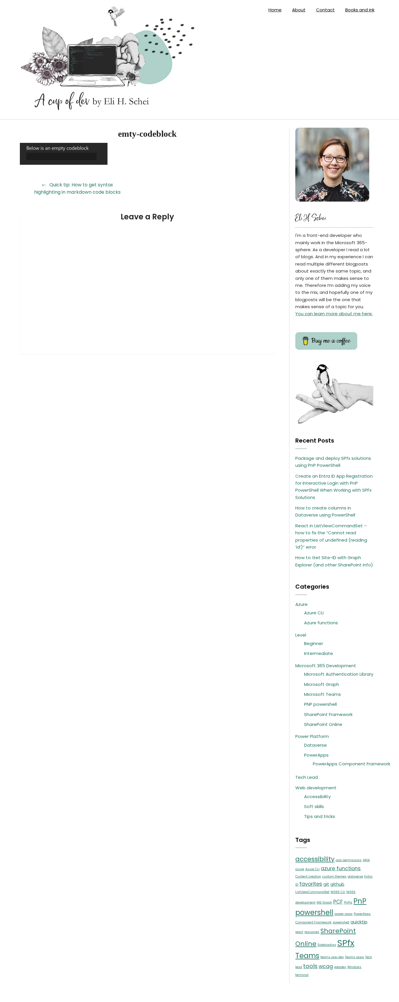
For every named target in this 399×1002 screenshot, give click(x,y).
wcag (326, 966)
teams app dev (332, 957)
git (326, 884)
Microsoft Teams (322, 694)
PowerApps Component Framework (351, 764)
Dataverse (315, 745)
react (299, 932)
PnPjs (348, 902)
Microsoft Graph (321, 684)
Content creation (308, 876)
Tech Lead (306, 777)
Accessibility (317, 796)
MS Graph (324, 902)
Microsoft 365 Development (325, 666)
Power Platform (312, 736)
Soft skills (314, 806)
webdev (340, 967)
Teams (307, 956)
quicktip (359, 922)
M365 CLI (338, 892)
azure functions (341, 868)
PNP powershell (320, 704)
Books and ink (359, 10)
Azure (301, 604)
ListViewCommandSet (312, 892)
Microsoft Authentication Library (338, 674)
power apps (343, 914)
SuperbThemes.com (244, 993)
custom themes (334, 876)
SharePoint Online (323, 724)
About (299, 10)
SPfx (345, 943)
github (337, 884)
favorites (310, 883)
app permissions (349, 860)
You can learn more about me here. (334, 314)
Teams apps (354, 957)
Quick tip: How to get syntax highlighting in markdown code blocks (77, 188)
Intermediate (318, 653)
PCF (338, 901)
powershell (341, 922)
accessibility (314, 859)
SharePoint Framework (328, 714)
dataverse (355, 876)
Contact (325, 10)
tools (310, 966)
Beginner (313, 643)
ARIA (366, 860)
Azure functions (321, 623)
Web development (315, 788)
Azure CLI (314, 613)
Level (300, 635)
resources (311, 932)
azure (299, 869)
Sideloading (327, 945)
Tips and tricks (319, 816)
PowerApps (316, 755)
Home (275, 10)
